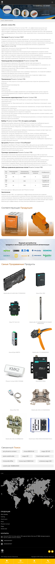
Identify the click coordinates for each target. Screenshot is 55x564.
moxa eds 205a (8, 461)
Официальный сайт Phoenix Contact (23, 189)
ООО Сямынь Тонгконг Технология (34, 146)
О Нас (34, 562)
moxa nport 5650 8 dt (26, 461)
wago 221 (25, 456)
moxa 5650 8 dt (29, 451)
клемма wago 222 (45, 461)
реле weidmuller (8, 456)
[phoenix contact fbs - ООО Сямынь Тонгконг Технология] (2, 551)
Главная (2, 20)
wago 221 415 (45, 451)
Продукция (20, 562)
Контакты (48, 562)
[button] (51, 223)
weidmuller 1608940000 (11, 466)
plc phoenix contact (9, 451)
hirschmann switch (42, 456)
